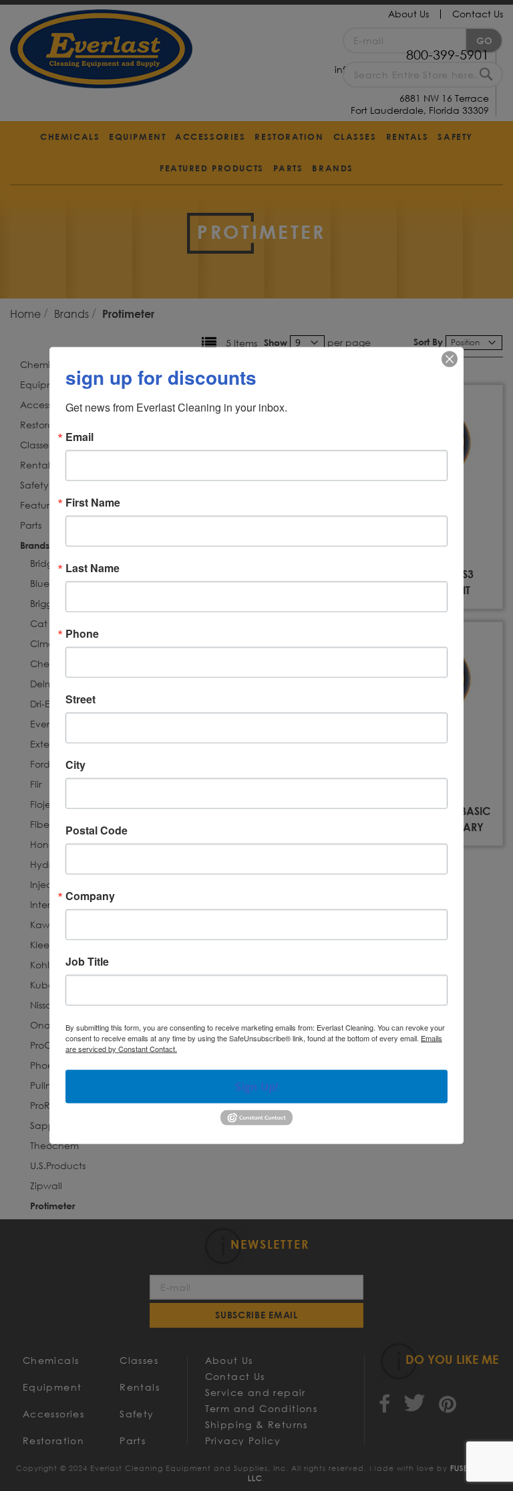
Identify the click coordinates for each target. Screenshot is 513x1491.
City (75, 765)
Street (80, 699)
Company (90, 896)
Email (79, 437)
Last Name (92, 568)
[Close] (450, 359)
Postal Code (96, 830)
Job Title (87, 961)
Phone (82, 633)
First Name (92, 502)
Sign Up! (257, 1086)
